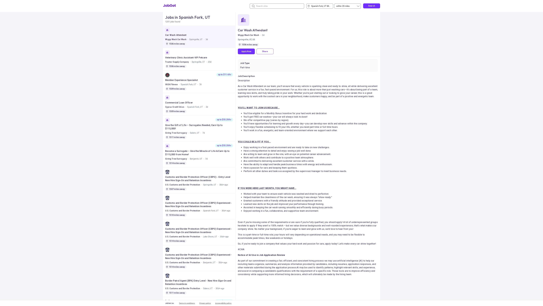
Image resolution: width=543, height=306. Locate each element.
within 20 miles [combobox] (343, 6)
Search (371, 6)
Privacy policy (205, 303)
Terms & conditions (187, 303)
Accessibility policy (223, 303)
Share (265, 51)
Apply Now (246, 51)
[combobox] (320, 6)
